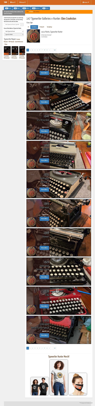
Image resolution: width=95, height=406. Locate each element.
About (13, 2)
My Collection (34, 27)
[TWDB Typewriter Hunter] (39, 386)
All (28, 27)
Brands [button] (8, 8)
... (52, 50)
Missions (22, 2)
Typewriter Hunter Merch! (58, 356)
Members (86, 2)
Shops (6, 44)
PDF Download (6, 58)
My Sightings (49, 27)
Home (27, 11)
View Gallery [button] (44, 73)
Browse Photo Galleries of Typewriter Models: (12, 28)
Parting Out (42, 27)
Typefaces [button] (36, 8)
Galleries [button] (26, 8)
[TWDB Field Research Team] (78, 384)
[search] (14, 31)
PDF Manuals (11, 41)
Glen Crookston (36, 11)
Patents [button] (46, 8)
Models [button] (17, 8)
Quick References (19, 41)
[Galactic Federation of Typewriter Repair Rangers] (58, 377)
